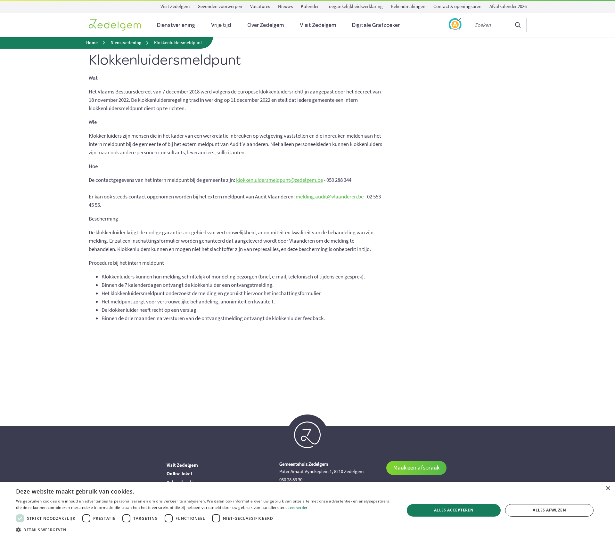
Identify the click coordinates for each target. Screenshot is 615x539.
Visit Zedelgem (175, 6)
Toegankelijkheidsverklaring (355, 6)
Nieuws (285, 6)
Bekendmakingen (408, 6)
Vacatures (260, 6)
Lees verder (297, 507)
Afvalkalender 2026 (508, 6)
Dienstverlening (176, 24)
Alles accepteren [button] (453, 510)
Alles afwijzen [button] (549, 510)
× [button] (607, 488)
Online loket (180, 474)
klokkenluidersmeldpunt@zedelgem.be (279, 179)
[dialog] (307, 510)
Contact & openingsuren (457, 6)
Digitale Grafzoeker (376, 24)
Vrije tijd (221, 24)
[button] (204, 530)
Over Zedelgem (265, 24)
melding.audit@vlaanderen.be (330, 196)
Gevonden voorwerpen (220, 6)
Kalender (310, 6)
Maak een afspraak (416, 467)
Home (92, 42)
